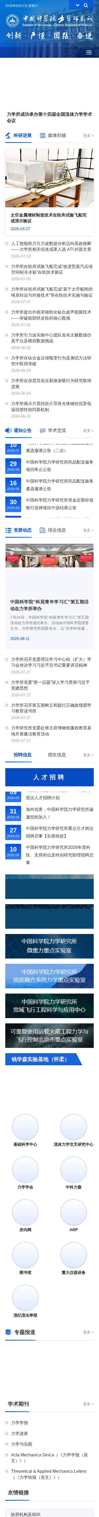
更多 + (88, 135)
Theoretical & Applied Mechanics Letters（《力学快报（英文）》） (49, 1474)
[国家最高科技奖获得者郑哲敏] (73, 1384)
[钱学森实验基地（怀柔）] (49, 1080)
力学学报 (19, 1422)
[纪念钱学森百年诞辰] (73, 1369)
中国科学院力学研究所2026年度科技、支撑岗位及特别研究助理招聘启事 (59, 850)
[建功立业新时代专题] (26, 1369)
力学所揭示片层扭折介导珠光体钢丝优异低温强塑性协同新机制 (51, 406)
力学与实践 (21, 1444)
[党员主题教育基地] (73, 1354)
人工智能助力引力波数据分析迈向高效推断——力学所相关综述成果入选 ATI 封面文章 (51, 246)
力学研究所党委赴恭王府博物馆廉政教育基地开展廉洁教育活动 (51, 731)
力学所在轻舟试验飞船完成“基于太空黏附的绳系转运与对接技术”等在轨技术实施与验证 (52, 292)
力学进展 (19, 1433)
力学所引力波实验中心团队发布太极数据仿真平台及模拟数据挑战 (51, 338)
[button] (38, 101)
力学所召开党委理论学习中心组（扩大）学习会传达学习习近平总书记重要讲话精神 (51, 662)
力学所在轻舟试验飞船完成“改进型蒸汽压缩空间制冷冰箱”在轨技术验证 (52, 269)
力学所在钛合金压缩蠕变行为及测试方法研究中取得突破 (51, 361)
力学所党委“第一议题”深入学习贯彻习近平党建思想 (50, 685)
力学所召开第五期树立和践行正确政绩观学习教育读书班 (51, 708)
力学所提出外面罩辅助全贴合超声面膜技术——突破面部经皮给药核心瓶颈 (51, 315)
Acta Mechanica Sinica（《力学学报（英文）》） (49, 1458)
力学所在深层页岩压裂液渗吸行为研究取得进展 (51, 383)
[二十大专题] (26, 1354)
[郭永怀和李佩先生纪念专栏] (26, 1384)
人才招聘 (49, 777)
